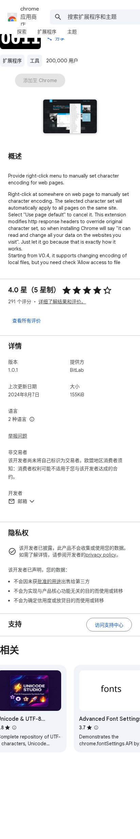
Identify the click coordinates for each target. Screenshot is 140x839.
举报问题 (17, 436)
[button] (70, 117)
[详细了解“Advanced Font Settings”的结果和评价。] (96, 727)
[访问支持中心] (109, 624)
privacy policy (101, 555)
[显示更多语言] (32, 419)
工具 (34, 61)
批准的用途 (49, 581)
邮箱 (22, 501)
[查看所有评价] (26, 320)
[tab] (22, 32)
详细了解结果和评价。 (62, 302)
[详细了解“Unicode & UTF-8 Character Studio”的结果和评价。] (14, 727)
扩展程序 (12, 61)
